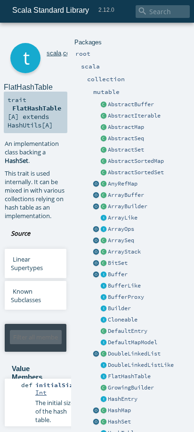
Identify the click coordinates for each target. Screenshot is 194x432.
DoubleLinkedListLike (141, 365)
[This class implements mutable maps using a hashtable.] (103, 411)
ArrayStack (124, 251)
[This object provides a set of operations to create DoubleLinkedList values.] (96, 354)
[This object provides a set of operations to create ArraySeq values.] (96, 241)
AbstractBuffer (131, 104)
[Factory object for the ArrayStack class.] (96, 252)
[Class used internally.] (103, 399)
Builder (119, 308)
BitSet (118, 263)
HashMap (119, 410)
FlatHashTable (129, 376)
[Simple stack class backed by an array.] (103, 252)
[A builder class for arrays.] (103, 207)
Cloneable (122, 319)
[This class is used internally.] (103, 343)
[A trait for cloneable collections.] (103, 320)
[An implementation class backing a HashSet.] (103, 377)
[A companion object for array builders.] (96, 207)
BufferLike (124, 285)
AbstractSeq (126, 138)
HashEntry (122, 399)
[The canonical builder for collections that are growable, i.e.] (103, 388)
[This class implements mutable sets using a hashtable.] (103, 422)
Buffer (118, 274)
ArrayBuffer (126, 195)
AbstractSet (126, 149)
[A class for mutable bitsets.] (103, 263)
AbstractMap (126, 127)
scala (54, 53)
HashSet (119, 421)
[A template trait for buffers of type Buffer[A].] (103, 286)
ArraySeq (121, 240)
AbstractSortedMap (136, 161)
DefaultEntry (127, 331)
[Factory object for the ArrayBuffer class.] (96, 195)
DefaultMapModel (132, 342)
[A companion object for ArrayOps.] (96, 229)
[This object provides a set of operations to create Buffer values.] (96, 275)
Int (41, 392)
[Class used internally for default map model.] (103, 331)
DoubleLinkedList (134, 353)
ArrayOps (121, 229)
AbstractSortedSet (136, 172)
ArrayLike (122, 217)
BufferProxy (126, 297)
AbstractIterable (134, 115)
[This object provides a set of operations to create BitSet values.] (96, 263)
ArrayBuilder (127, 206)
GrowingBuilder (131, 387)
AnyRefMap (122, 183)
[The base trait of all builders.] (103, 309)
